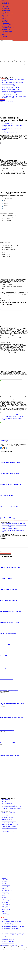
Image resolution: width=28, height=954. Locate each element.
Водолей (10, 829)
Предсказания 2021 (7, 10)
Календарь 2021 (5, 15)
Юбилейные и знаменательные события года (12, 808)
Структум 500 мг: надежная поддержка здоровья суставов (13, 80)
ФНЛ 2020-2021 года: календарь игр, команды (12, 416)
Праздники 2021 (7, 16)
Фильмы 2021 (5, 36)
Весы (9, 822)
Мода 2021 (4, 18)
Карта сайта (20, 945)
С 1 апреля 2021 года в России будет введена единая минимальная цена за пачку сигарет (14, 97)
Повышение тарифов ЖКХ (8, 941)
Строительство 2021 (8, 13)
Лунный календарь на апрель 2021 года (11, 87)
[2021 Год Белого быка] (10, 49)
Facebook (11, 101)
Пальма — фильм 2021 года (8, 84)
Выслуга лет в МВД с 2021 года (9, 526)
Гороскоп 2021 (6, 3)
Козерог (9, 828)
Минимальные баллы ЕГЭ (8, 939)
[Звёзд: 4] (3, 441)
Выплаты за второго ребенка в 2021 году (11, 921)
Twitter (7, 101)
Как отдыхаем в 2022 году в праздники (11, 89)
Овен (8, 812)
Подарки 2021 (6, 29)
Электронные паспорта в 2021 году (10, 528)
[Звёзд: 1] (0, 441)
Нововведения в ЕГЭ (6, 919)
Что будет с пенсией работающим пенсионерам (13, 933)
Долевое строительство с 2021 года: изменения (12, 82)
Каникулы (4, 801)
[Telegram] (6, 448)
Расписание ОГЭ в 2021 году (8, 943)
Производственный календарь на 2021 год (11, 806)
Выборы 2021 (6, 21)
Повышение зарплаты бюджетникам (10, 924)
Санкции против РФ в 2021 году (9, 94)
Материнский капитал (7, 803)
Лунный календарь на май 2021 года (10, 85)
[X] (4, 448)
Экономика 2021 (7, 24)
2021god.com (4, 945)
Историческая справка (7, 123)
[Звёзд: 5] (4, 441)
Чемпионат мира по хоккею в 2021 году (11, 414)
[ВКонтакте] (1, 448)
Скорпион (10, 824)
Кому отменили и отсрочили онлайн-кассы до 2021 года (13, 531)
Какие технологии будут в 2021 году (10, 92)
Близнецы (8, 815)
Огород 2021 (6, 8)
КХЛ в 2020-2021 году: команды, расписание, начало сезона (14, 419)
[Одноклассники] (3, 448)
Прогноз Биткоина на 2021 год (7, 520)
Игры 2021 (5, 6)
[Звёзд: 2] (1, 441)
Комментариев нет (4, 116)
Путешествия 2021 (7, 32)
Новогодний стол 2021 (8, 27)
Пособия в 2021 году (6, 923)
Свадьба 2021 (6, 12)
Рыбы (9, 831)
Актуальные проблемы (7, 131)
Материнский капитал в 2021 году (10, 928)
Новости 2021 (5, 20)
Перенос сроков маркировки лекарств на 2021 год (13, 523)
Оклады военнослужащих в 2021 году (9, 518)
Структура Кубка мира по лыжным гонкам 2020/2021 (12, 126)
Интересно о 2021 (6, 2)
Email (1, 551)
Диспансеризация (6, 799)
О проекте (14, 945)
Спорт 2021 (6, 23)
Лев (8, 819)
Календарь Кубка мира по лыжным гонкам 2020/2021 (12, 129)
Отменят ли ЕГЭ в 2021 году (8, 804)
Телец (8, 814)
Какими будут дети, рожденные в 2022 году (12, 91)
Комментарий (3, 538)
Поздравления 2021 (7, 31)
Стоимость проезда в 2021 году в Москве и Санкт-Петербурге (13, 935)
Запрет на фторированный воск (9, 132)
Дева (9, 821)
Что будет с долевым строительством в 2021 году (13, 926)
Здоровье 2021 (6, 5)
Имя (1, 549)
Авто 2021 (4, 878)
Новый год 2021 (5, 26)
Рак (7, 817)
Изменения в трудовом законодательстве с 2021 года (14, 525)
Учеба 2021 (4, 34)
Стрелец (9, 826)
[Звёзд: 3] (2, 441)
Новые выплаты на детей (7, 937)
